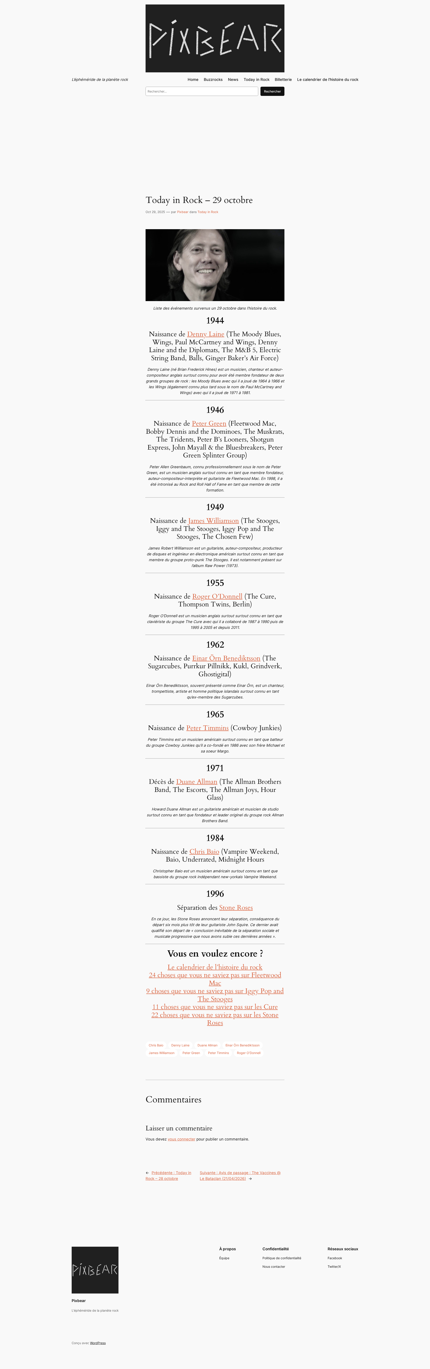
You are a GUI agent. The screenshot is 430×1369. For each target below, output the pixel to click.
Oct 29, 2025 (155, 212)
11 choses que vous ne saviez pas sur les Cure (215, 1006)
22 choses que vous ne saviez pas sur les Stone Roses (215, 1019)
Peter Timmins (207, 728)
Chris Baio (204, 851)
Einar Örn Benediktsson (226, 658)
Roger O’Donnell (217, 596)
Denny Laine (205, 334)
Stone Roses (236, 907)
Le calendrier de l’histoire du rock (215, 967)
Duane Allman (196, 781)
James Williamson (213, 520)
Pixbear (182, 212)
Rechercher (272, 91)
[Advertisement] (215, 136)
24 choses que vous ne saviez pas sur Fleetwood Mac (215, 979)
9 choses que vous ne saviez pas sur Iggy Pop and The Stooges (215, 995)
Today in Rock (208, 212)
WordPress (98, 1343)
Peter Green (209, 423)
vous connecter (181, 1139)
